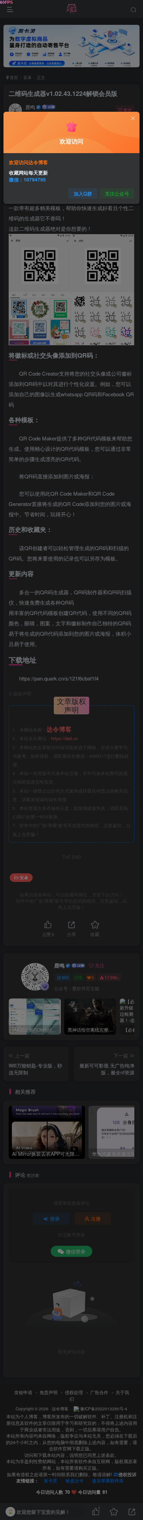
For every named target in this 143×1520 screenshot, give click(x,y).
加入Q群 (83, 193)
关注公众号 (117, 193)
